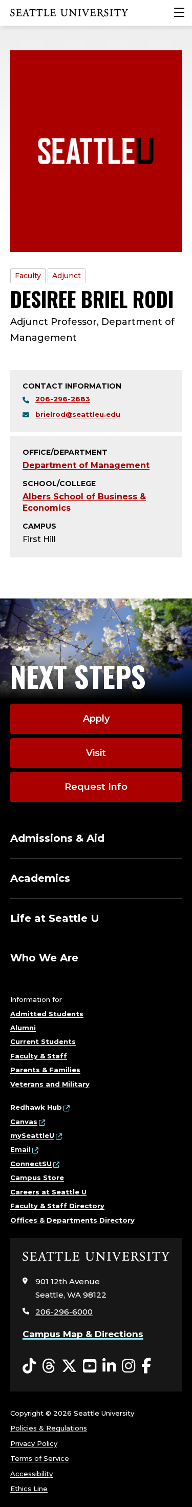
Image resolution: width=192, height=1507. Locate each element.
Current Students (43, 1041)
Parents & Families (45, 1070)
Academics (40, 878)
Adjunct (66, 275)
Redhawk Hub (36, 1107)
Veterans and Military (50, 1084)
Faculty (28, 275)
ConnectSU (31, 1164)
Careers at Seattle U (48, 1192)
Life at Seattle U (54, 918)
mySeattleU (32, 1135)
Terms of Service (39, 1458)
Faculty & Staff (38, 1056)
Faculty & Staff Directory (57, 1206)
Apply (96, 718)
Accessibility (31, 1474)
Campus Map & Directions (83, 1334)
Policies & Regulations (48, 1428)
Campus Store (37, 1177)
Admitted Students (46, 1014)
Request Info (96, 787)
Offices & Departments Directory (72, 1220)
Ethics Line (29, 1488)
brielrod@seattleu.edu (77, 414)
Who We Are (44, 958)
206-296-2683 (62, 399)
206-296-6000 (64, 1312)
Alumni (23, 1027)
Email (20, 1149)
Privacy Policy (33, 1443)
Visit (96, 753)
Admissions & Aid (57, 838)
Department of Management (86, 465)
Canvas (23, 1121)
